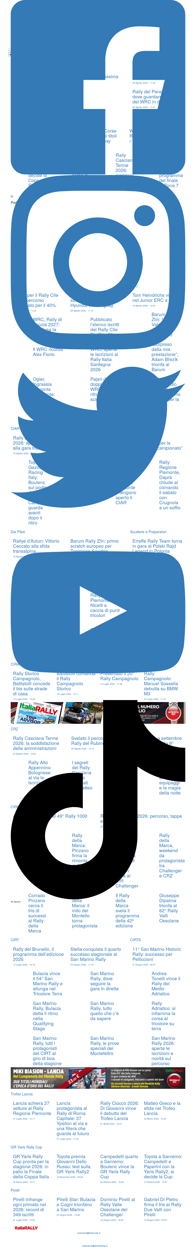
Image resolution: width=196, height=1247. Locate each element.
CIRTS (135, 939)
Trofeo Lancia (22, 1093)
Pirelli (15, 1190)
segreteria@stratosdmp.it (94, 1246)
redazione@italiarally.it (88, 1233)
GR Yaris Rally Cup (26, 1147)
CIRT (15, 939)
